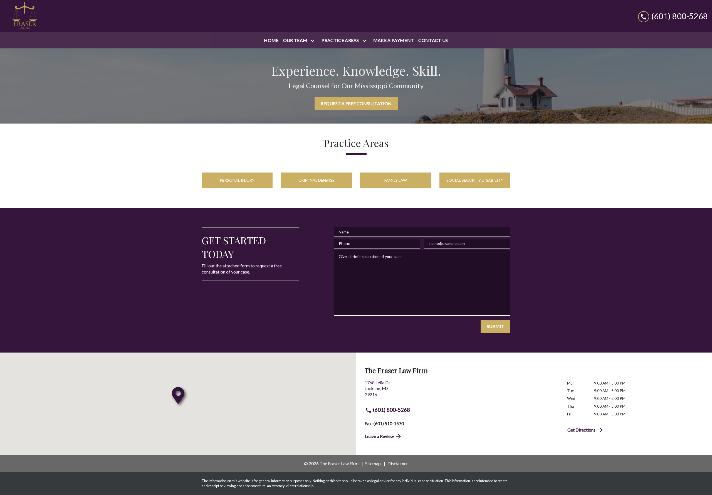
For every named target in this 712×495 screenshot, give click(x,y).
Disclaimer (397, 463)
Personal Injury (237, 180)
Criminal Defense (316, 180)
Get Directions (581, 429)
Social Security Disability (474, 180)
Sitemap (373, 463)
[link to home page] (24, 16)
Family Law (395, 180)
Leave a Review (379, 436)
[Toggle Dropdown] (313, 40)
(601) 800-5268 (391, 410)
